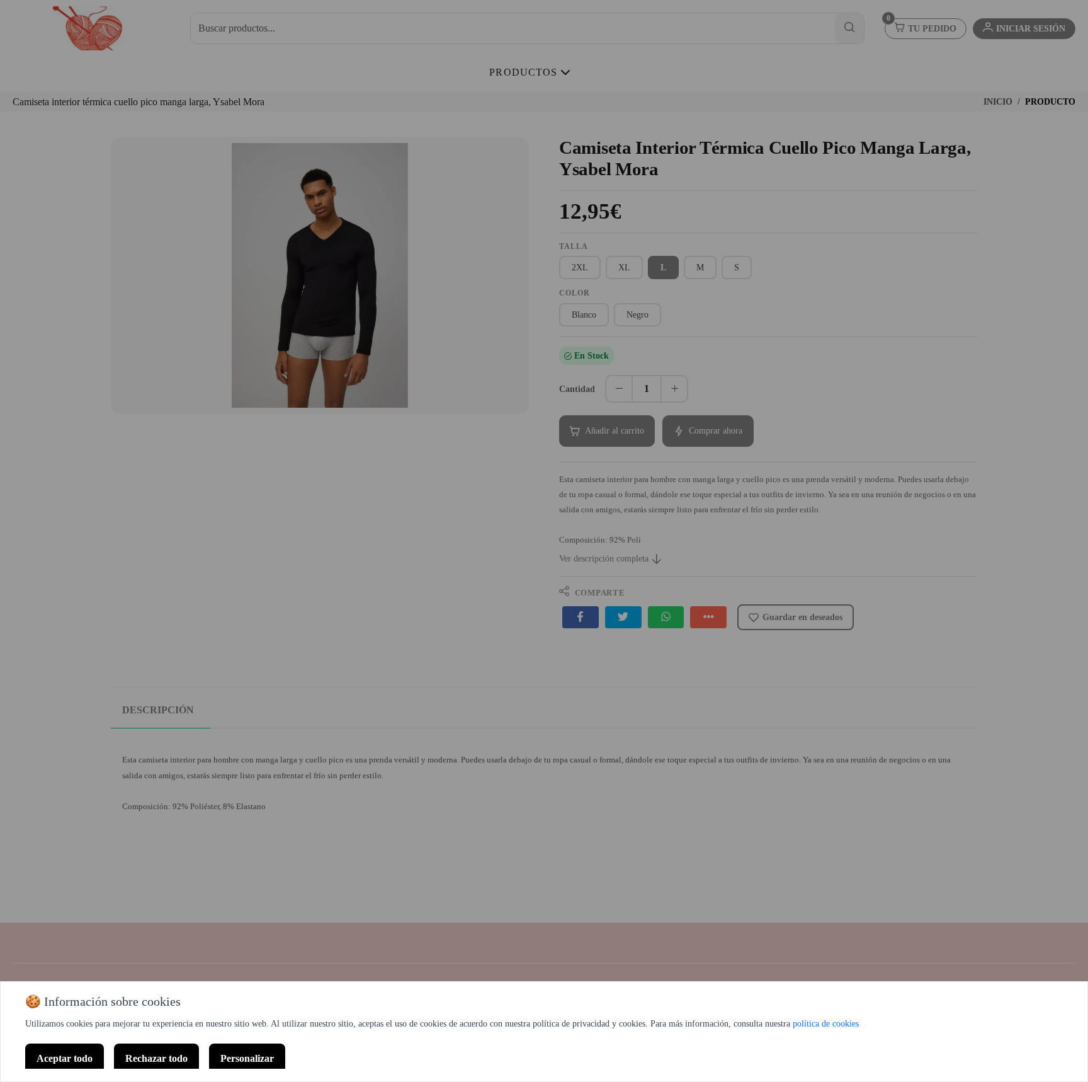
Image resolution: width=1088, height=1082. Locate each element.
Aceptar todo (65, 1058)
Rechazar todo (156, 1058)
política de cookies (826, 1023)
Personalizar (247, 1058)
